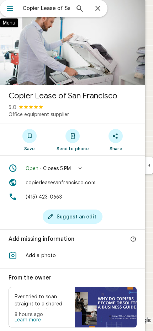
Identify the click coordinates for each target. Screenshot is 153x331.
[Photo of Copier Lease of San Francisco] (72, 42)
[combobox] (46, 8)
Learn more (28, 319)
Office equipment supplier (39, 114)
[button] (72, 168)
